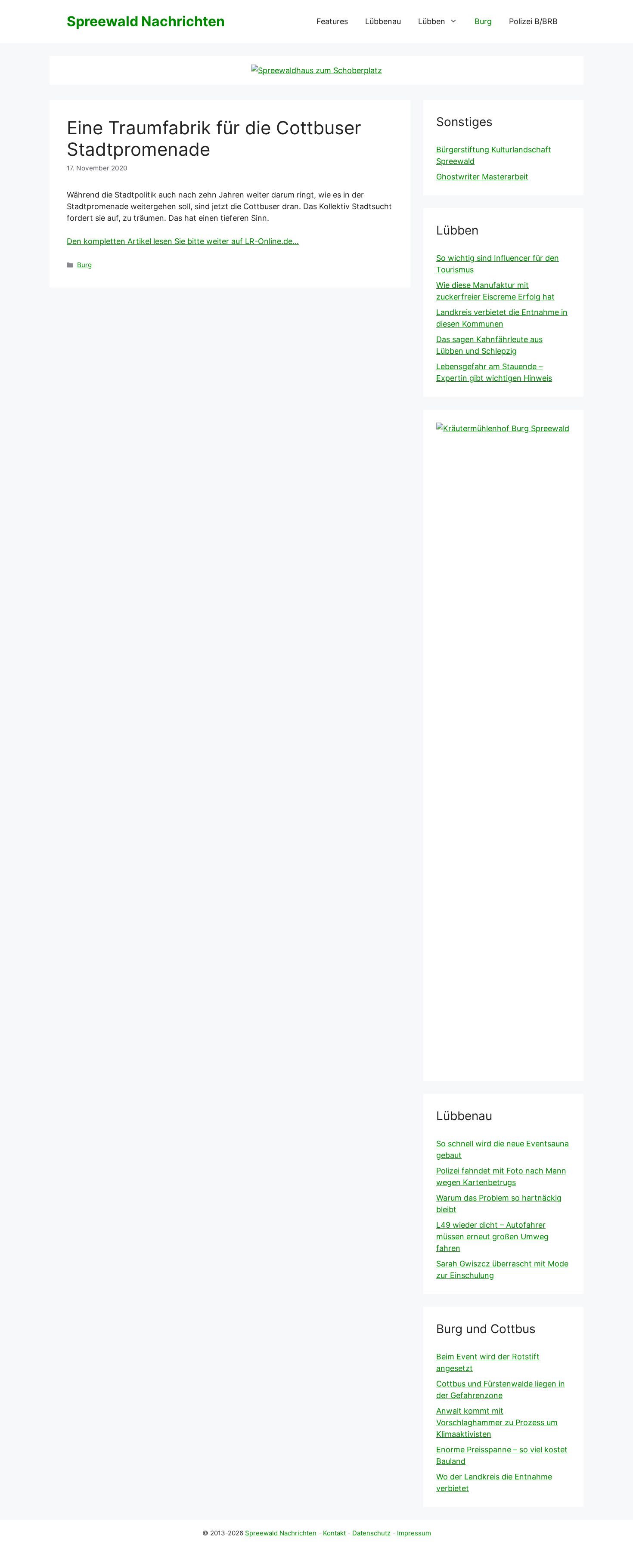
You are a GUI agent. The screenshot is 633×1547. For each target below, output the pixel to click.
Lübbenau (383, 21)
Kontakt (334, 1533)
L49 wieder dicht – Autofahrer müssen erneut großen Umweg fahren (492, 1236)
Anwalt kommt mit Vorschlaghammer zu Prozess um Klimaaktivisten (497, 1422)
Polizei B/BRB (533, 21)
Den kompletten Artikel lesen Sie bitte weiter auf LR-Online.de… (183, 241)
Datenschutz (371, 1533)
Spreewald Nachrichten (146, 21)
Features (332, 21)
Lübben (431, 21)
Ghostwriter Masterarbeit (482, 176)
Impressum (414, 1533)
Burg (483, 21)
